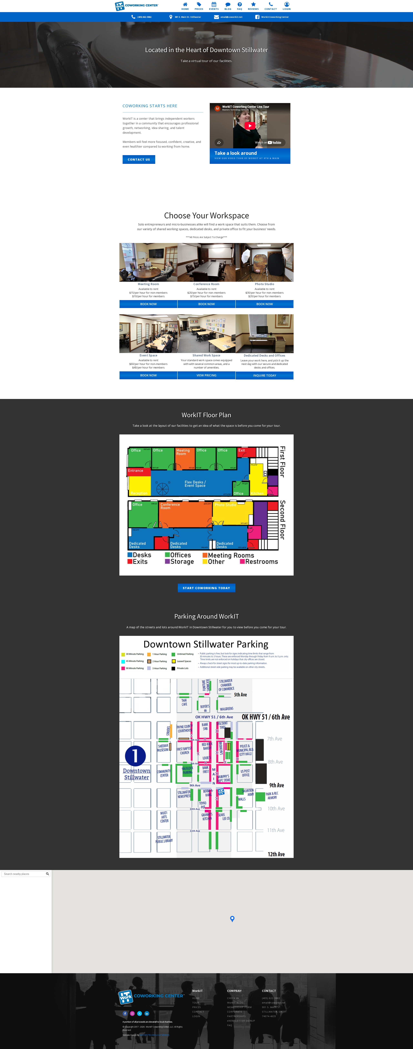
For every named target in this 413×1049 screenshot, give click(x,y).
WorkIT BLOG (235, 1002)
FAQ (229, 1025)
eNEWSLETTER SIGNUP (241, 1020)
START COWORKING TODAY (206, 588)
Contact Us (139, 159)
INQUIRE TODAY (264, 375)
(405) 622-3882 (271, 998)
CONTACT (198, 1011)
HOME (196, 998)
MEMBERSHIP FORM (239, 1007)
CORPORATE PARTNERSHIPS (236, 1014)
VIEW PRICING (207, 375)
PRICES (196, 1007)
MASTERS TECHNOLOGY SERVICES (154, 1035)
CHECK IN (233, 998)
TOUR (195, 1002)
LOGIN (196, 1016)
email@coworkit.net (274, 1002)
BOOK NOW (148, 304)
